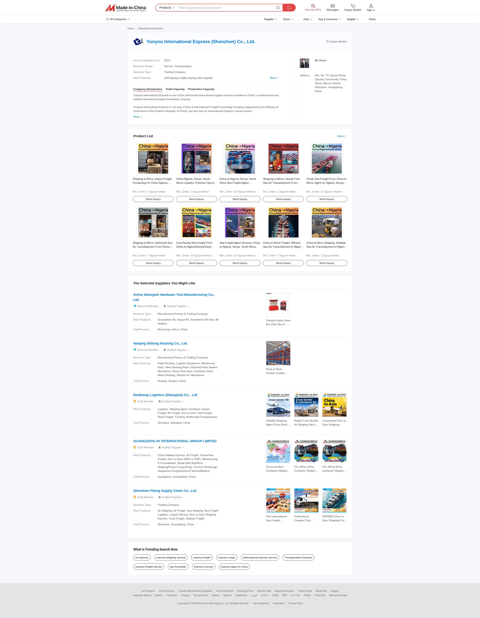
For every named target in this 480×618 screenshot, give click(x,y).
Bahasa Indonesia (338, 595)
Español (158, 595)
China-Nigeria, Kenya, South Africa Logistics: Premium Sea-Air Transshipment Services (196, 182)
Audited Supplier (178, 306)
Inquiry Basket (336, 41)
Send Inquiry (153, 199)
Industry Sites (264, 590)
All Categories (118, 19)
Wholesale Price (245, 590)
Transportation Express (298, 557)
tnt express (141, 557)
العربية (254, 595)
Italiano (215, 595)
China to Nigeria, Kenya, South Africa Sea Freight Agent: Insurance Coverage (238, 182)
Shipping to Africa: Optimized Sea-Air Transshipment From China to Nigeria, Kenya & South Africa (153, 246)
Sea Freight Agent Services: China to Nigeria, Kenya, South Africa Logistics (240, 246)
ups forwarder (178, 566)
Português (171, 595)
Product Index (305, 590)
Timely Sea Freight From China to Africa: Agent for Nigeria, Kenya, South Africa (326, 182)
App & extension (328, 19)
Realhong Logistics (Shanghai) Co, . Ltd (165, 395)
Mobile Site (321, 590)
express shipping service (170, 557)
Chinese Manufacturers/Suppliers (195, 590)
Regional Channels (284, 590)
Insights (335, 590)
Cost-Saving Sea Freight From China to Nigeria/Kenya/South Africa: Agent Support (194, 246)
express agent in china (234, 566)
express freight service (148, 566)
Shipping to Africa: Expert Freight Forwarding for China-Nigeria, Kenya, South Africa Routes (152, 182)
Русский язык (201, 595)
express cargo (226, 557)
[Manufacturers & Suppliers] (125, 8)
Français (185, 595)
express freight (202, 557)
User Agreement (261, 603)
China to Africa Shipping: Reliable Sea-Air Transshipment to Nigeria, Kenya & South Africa (326, 246)
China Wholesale (224, 590)
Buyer (286, 19)
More (273, 77)
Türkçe (307, 595)
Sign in (371, 9)
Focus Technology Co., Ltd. (215, 603)
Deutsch (227, 595)
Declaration (279, 603)
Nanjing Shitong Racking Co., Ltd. (160, 343)
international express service (260, 557)
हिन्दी (285, 595)
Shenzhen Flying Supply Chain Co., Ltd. (165, 491)
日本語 (275, 595)
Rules (372, 19)
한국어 (264, 595)
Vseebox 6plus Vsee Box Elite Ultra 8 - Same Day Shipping (278, 324)
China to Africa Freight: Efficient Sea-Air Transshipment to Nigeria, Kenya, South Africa (283, 246)
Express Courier (203, 566)
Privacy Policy (296, 603)
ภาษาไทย (295, 595)
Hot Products (148, 590)
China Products (167, 590)
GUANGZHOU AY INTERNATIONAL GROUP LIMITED (175, 441)
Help (306, 19)
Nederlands (241, 595)
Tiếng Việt (320, 595)
